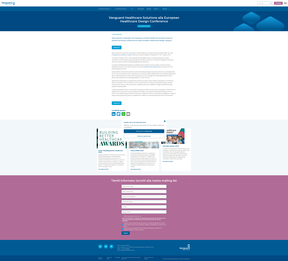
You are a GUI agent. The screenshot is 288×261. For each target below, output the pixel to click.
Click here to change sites (144, 131)
